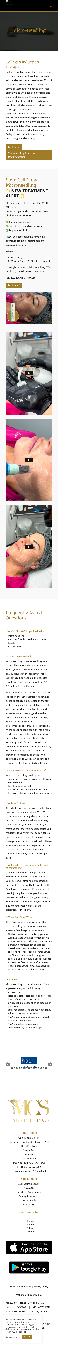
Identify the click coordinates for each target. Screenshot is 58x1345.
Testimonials (29, 1200)
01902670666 (39, 1170)
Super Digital (35, 1294)
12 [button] (39, 1068)
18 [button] (31, 1071)
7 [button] (26, 1068)
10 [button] (34, 1068)
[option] (29, 1063)
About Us (29, 1187)
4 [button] (19, 1068)
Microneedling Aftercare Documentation (21, 155)
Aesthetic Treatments (29, 1192)
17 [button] (29, 1071)
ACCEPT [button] (27, 1337)
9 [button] (31, 1068)
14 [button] (43, 1068)
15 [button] (46, 1068)
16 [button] (26, 1071)
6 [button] (24, 1068)
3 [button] (17, 1068)
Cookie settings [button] (13, 1337)
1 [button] (12, 1068)
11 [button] (36, 1068)
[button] (8, 1064)
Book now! (14, 285)
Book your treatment (29, 1183)
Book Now (13, 147)
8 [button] (29, 1068)
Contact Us (29, 1204)
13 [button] (41, 1068)
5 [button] (22, 1068)
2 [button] (14, 1068)
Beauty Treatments (29, 1196)
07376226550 (33, 1166)
